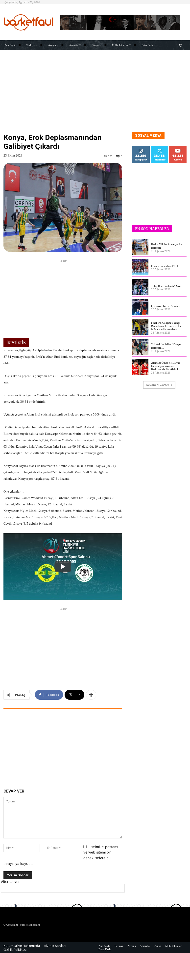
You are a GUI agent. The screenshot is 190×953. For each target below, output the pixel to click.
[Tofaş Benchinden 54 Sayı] (140, 287)
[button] (181, 45)
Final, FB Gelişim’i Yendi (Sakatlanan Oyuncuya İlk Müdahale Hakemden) (166, 326)
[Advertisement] (95, 97)
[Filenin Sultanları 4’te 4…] (140, 267)
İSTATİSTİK (16, 342)
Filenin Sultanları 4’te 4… (166, 265)
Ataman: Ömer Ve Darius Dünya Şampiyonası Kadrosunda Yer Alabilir (165, 366)
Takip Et (141, 147)
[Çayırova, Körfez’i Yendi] (140, 307)
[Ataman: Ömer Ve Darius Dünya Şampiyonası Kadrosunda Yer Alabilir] (140, 367)
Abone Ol (178, 147)
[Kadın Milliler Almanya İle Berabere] (140, 247)
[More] (91, 695)
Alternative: (10, 881)
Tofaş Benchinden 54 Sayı (166, 285)
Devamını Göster (157, 385)
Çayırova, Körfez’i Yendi (165, 305)
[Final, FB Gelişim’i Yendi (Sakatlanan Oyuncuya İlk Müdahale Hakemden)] (140, 327)
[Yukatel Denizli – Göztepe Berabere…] (140, 347)
